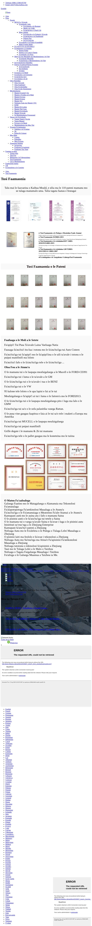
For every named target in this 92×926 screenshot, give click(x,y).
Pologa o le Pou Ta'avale (9, 571)
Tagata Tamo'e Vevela (22, 119)
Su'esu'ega (18, 145)
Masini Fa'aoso (19, 99)
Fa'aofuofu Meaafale (26, 59)
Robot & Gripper (20, 133)
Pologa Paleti (23, 50)
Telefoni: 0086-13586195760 (15, 3)
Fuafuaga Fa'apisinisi (21, 147)
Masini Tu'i (18, 101)
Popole (12, 20)
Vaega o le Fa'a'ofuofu (18, 117)
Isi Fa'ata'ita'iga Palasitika (23, 63)
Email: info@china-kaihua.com (16, 5)
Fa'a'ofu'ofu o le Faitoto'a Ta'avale (35, 34)
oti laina (21, 71)
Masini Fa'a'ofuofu (21, 111)
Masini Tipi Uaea (20, 109)
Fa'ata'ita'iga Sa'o (20, 77)
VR (6, 165)
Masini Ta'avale (19, 113)
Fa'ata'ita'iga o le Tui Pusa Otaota (66, 571)
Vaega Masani (19, 121)
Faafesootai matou (11, 163)
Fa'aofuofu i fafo (25, 24)
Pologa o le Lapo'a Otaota (28, 52)
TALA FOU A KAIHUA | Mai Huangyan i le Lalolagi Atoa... (33, 629)
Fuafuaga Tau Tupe (21, 149)
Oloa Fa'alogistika (20, 87)
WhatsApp (14, 643)
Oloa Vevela (5, 569)
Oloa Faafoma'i (19, 85)
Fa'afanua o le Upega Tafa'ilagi (22, 569)
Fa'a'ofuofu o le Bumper (32, 26)
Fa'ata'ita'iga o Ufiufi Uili (32, 30)
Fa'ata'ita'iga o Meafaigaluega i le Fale (32, 61)
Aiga (7, 16)
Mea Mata (13, 135)
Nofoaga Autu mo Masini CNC (25, 103)
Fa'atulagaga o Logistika (23, 48)
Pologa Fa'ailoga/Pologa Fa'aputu (26, 65)
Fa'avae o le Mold (20, 123)
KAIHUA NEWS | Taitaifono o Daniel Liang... (26, 608)
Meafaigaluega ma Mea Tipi (24, 125)
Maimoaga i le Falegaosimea (20, 157)
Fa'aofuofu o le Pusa (26, 54)
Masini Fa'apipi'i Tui (21, 93)
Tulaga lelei (14, 153)
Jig (15, 131)
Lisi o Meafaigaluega (17, 161)
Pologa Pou (27, 38)
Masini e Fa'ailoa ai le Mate (24, 95)
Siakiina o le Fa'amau (22, 129)
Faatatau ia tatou (11, 151)
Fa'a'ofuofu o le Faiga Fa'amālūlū (30, 42)
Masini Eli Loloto (20, 107)
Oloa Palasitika (15, 81)
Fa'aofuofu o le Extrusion (23, 75)
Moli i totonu (23, 32)
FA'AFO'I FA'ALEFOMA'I (24, 46)
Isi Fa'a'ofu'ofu (28, 40)
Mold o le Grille (29, 28)
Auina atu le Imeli (7, 640)
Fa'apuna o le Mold (21, 73)
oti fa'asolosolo (24, 67)
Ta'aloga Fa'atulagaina (18, 127)
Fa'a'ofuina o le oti (20, 79)
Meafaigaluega (15, 91)
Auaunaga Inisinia (16, 143)
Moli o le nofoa (83, 571)
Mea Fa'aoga (18, 141)
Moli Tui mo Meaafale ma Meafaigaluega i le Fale (32, 57)
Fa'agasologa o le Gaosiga (14, 168)
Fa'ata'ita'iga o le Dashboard (33, 36)
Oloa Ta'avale (19, 83)
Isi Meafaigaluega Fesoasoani (24, 115)
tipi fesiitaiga (23, 69)
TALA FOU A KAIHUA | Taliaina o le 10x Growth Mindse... (33, 619)
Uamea (16, 137)
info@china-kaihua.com (14, 594)
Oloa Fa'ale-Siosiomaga (22, 89)
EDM (16, 105)
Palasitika (17, 139)
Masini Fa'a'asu (19, 97)
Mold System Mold (26, 44)
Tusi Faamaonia (15, 159)
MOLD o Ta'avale (20, 22)
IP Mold (22, 571)
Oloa (7, 18)
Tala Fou (13, 155)
